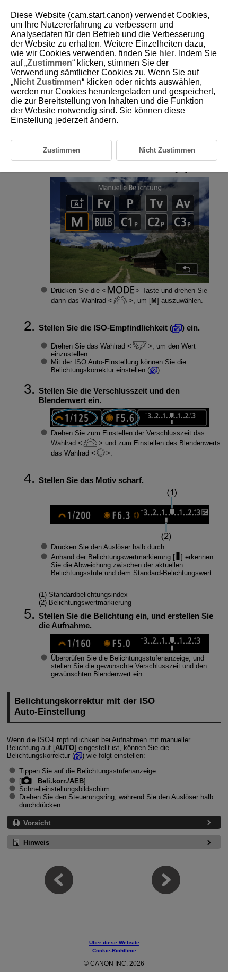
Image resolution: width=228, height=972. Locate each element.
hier (166, 53)
